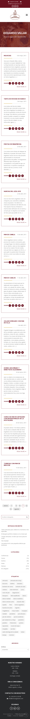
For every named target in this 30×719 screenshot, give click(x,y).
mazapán (24, 611)
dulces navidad (6, 598)
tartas (22, 632)
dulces (24, 595)
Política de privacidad (20, 714)
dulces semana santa (8, 602)
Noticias (3, 566)
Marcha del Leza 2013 (12, 191)
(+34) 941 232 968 (14, 1)
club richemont (14, 589)
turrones (11, 635)
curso (22, 589)
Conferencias (4, 555)
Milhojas (7, 55)
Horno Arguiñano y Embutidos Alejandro (13, 369)
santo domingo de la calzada (10, 632)
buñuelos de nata (20, 586)
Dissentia (21, 715)
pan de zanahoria (18, 617)
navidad (4, 614)
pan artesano (21, 614)
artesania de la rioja (15, 580)
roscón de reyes (15, 626)
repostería (5, 626)
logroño (17, 608)
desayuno (5, 595)
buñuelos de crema (7, 586)
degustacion (15, 592)
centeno (4, 589)
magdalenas (5, 611)
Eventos (3, 561)
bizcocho (4, 583)
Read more (21, 87)
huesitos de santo (7, 608)
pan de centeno (6, 617)
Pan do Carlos (10, 278)
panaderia (12, 614)
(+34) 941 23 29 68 (16, 696)
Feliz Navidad (4, 541)
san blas (13, 629)
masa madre (15, 611)
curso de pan (6, 592)
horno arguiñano (19, 605)
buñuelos (19, 583)
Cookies (9, 715)
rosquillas (5, 629)
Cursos (3, 558)
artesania (5, 580)
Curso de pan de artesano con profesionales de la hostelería (14, 418)
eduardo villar (20, 602)
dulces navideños (18, 598)
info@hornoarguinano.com (15, 3)
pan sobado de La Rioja (8, 620)
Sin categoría (4, 568)
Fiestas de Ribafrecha (12, 144)
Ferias (2, 563)
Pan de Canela (9, 234)
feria (10, 605)
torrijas (4, 635)
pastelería (21, 620)
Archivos (3, 647)
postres (21, 623)
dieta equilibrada (15, 595)
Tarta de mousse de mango (15, 99)
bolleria (12, 583)
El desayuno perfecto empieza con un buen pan (14, 534)
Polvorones (13, 623)
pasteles (4, 623)
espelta (4, 605)
